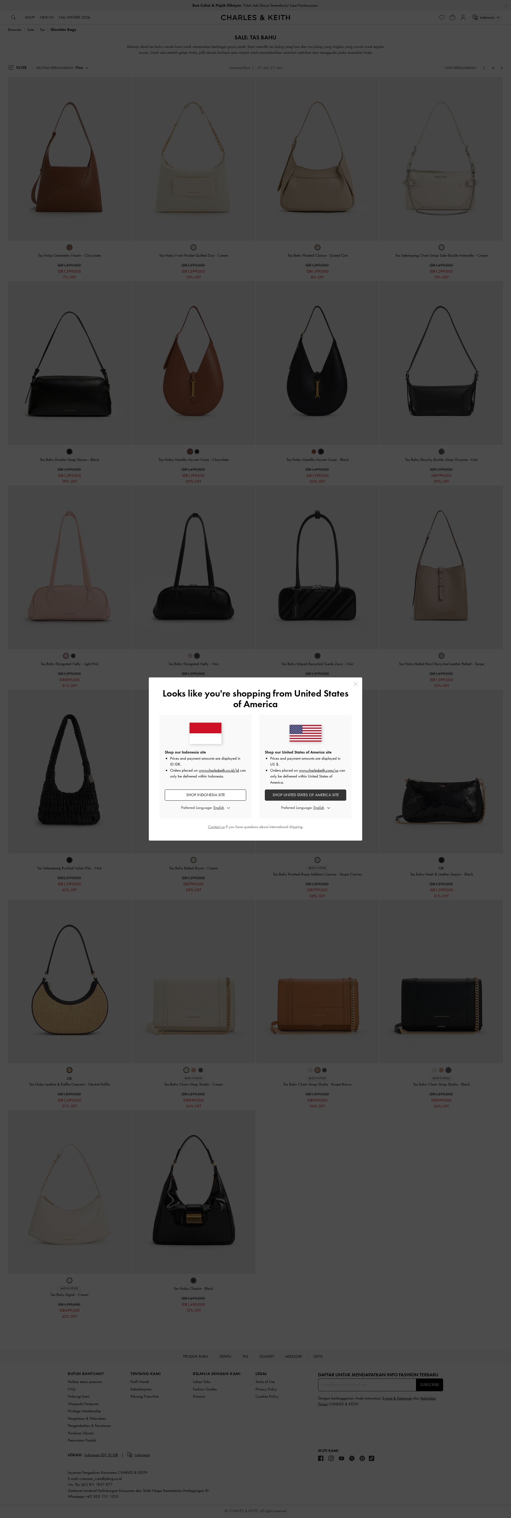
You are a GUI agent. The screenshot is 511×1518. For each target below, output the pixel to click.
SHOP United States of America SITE (306, 794)
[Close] (356, 684)
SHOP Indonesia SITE (205, 794)
